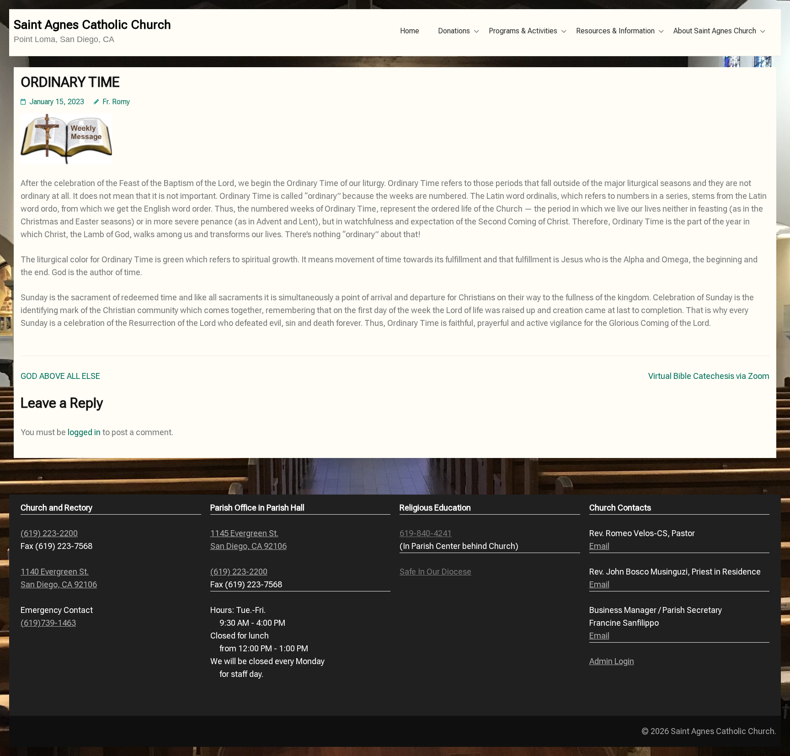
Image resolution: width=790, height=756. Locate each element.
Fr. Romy (116, 101)
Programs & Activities (523, 31)
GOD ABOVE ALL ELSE (60, 376)
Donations (454, 31)
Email (599, 546)
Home (409, 31)
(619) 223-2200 (49, 533)
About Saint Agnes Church (714, 31)
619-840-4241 (426, 533)
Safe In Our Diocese (435, 571)
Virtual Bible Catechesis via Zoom (708, 376)
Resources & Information (615, 31)
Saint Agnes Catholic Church (92, 24)
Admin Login (611, 661)
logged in (84, 432)
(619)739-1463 (48, 623)
